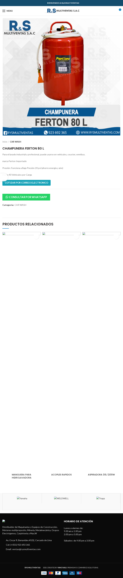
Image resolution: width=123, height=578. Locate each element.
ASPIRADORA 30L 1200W (101, 474)
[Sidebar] (4, 177)
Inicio (4, 141)
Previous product (112, 141)
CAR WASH (15, 141)
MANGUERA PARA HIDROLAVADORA (21, 476)
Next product (119, 141)
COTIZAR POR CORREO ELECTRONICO (26, 182)
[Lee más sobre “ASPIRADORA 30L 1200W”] (116, 236)
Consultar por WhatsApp (28, 197)
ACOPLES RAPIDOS (61, 474)
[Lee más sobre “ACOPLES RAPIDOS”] (76, 236)
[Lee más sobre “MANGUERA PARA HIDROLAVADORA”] (36, 236)
